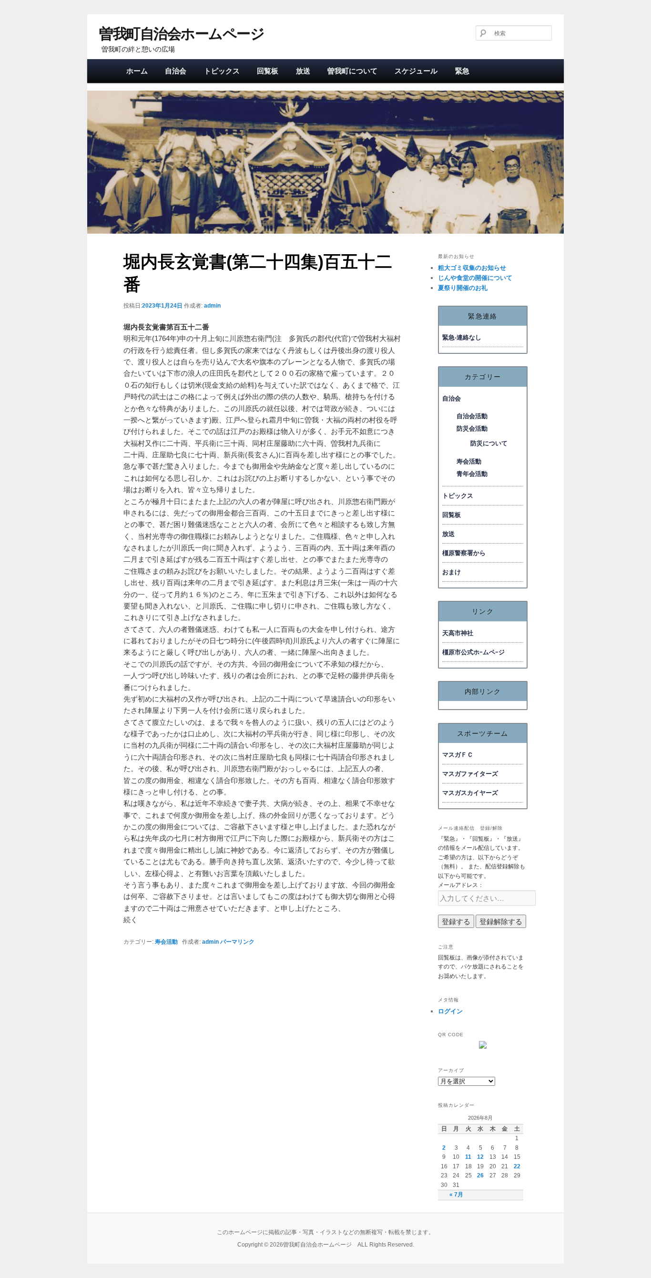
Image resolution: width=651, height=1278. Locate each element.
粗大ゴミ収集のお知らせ (472, 267)
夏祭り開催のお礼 (463, 287)
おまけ (451, 572)
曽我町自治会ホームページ (181, 33)
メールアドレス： (461, 885)
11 (468, 1157)
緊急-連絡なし (461, 337)
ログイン (450, 1011)
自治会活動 (472, 416)
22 (517, 1166)
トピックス (222, 71)
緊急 (462, 71)
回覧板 (267, 71)
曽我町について (352, 71)
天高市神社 (457, 633)
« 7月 (456, 1194)
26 (480, 1175)
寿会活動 (166, 941)
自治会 (175, 71)
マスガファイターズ (470, 773)
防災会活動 (472, 428)
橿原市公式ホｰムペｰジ (473, 652)
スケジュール (416, 71)
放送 (303, 71)
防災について (489, 443)
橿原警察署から (464, 553)
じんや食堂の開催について (475, 277)
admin (212, 305)
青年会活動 (472, 473)
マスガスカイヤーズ (470, 792)
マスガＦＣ (457, 754)
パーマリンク (237, 941)
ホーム (137, 71)
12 (480, 1157)
